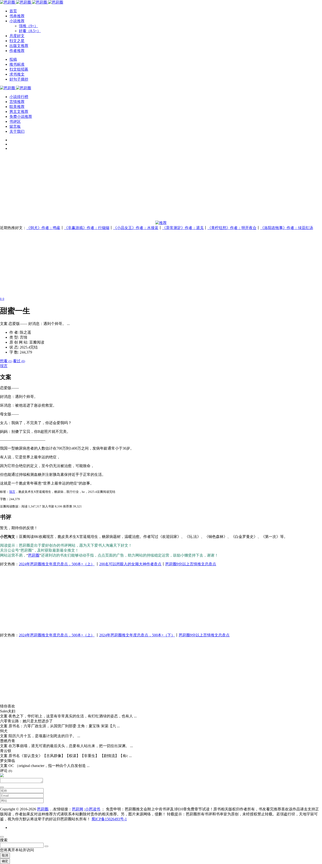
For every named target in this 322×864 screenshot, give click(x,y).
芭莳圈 (33, 555)
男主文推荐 (18, 112)
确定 (5, 861)
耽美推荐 (17, 107)
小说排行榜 (18, 97)
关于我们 (17, 131)
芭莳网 (77, 809)
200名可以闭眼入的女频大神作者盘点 (130, 564)
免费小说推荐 (20, 117)
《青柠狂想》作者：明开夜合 (231, 228)
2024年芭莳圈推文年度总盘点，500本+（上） (57, 564)
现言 (4, 366)
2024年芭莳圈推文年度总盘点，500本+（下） (137, 635)
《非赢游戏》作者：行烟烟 (86, 228)
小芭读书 (92, 809)
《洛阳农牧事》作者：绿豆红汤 (286, 228)
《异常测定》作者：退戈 (183, 228)
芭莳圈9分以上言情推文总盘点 (190, 564)
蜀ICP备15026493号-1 (109, 819)
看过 (19, 361)
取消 (5, 855)
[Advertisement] (141, 187)
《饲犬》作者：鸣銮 (43, 228)
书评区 (15, 121)
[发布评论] (2, 787)
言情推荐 (17, 102)
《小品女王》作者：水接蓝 (135, 228)
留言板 (15, 126)
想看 (6, 361)
